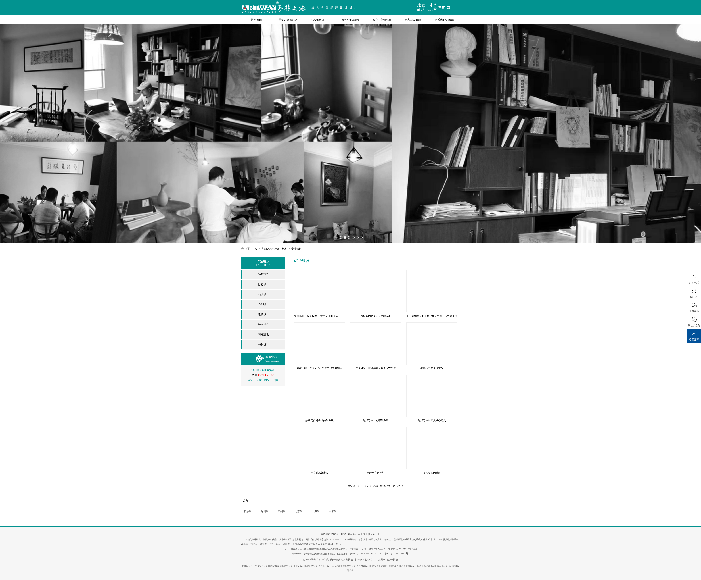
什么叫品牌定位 (319, 472)
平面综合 (263, 324)
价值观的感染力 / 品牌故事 (376, 316)
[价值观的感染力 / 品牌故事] (375, 291)
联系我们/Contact (444, 19)
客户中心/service (382, 19)
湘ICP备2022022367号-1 (397, 553)
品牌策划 (263, 274)
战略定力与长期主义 (431, 368)
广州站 (282, 511)
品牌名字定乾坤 (376, 472)
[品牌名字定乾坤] (375, 448)
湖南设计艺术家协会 (341, 559)
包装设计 (263, 314)
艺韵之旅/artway (288, 19)
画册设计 (263, 294)
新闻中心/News (350, 19)
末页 (369, 486)
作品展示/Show (319, 19)
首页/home (256, 19)
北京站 (298, 511)
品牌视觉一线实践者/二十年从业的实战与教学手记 (322, 316)
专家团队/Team (413, 19)
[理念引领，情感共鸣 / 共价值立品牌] (375, 343)
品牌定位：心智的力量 (375, 420)
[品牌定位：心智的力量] (375, 396)
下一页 (363, 486)
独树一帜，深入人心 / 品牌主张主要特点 (319, 368)
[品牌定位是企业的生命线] (319, 396)
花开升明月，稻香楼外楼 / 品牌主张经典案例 (432, 316)
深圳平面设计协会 (387, 559)
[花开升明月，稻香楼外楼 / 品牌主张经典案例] (431, 291)
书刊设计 (263, 344)
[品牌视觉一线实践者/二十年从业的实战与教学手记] (319, 291)
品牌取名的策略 (432, 472)
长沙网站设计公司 (365, 559)
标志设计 (263, 284)
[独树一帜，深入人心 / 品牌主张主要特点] (319, 343)
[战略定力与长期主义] (431, 343)
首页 (254, 248)
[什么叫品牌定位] (319, 448)
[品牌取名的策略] (431, 448)
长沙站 (248, 511)
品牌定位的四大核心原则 (432, 420)
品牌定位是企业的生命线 (319, 420)
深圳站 (265, 511)
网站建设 (263, 334)
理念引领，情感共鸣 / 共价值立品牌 (375, 368)
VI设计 (263, 304)
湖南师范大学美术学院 (316, 559)
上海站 (315, 511)
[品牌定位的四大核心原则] (431, 396)
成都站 (332, 511)
